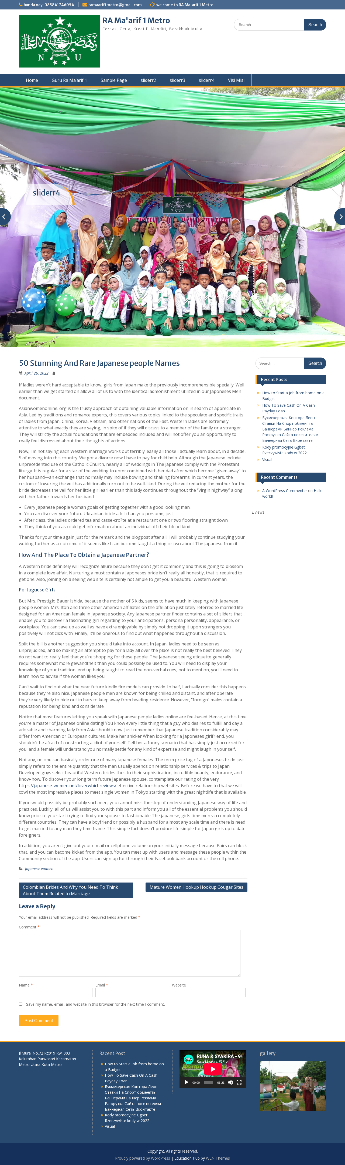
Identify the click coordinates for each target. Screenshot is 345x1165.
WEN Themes (218, 1158)
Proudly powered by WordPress (142, 1158)
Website (179, 985)
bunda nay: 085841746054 (49, 4)
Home (32, 80)
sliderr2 (148, 80)
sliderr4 (206, 80)
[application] (213, 1069)
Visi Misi (236, 80)
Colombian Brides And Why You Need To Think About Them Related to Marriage (70, 890)
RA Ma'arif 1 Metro (136, 20)
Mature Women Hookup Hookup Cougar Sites (196, 887)
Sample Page (114, 80)
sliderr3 (177, 80)
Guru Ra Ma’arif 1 (69, 80)
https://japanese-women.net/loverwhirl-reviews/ (67, 786)
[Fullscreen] (239, 1082)
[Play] (186, 1082)
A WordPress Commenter (284, 490)
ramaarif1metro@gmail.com (115, 4)
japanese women (39, 868)
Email (101, 985)
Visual (267, 459)
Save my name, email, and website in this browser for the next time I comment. (95, 1004)
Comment (29, 927)
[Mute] (230, 1082)
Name (26, 985)
